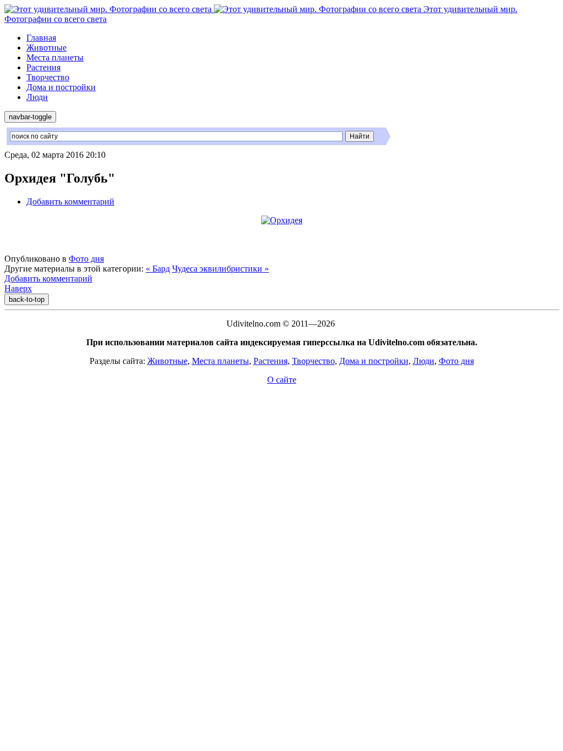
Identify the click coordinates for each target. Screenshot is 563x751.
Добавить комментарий (70, 201)
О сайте (281, 379)
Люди (37, 97)
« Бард (158, 268)
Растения (43, 67)
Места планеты (55, 57)
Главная (41, 37)
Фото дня (86, 258)
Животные (46, 47)
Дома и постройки (61, 87)
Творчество (47, 77)
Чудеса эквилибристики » (220, 268)
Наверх (18, 288)
